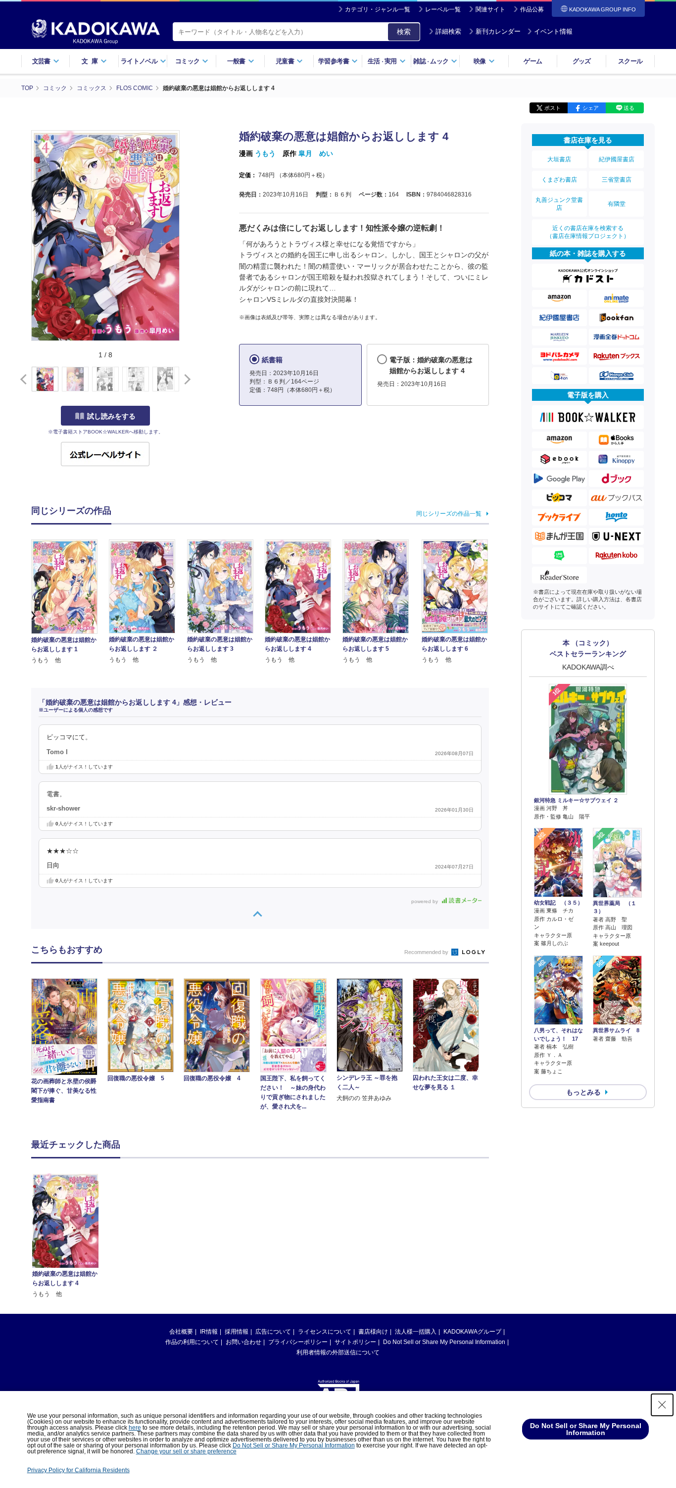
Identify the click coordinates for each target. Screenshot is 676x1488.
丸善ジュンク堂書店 (559, 203)
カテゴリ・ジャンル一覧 (377, 9)
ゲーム (533, 61)
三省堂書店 (616, 179)
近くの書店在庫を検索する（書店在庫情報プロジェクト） (587, 232)
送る (629, 108)
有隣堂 (617, 203)
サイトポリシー (355, 1342)
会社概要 (181, 1331)
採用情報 (236, 1331)
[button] (185, 379)
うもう (265, 153)
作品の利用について (192, 1342)
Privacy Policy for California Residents (78, 1470)
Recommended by (427, 952)
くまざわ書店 (559, 179)
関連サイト (490, 9)
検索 (404, 32)
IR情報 (209, 1331)
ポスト (552, 108)
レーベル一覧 (443, 9)
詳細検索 (448, 31)
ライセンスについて (324, 1331)
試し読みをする (111, 416)
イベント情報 (553, 31)
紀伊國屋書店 (616, 159)
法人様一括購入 (415, 1331)
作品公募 (532, 9)
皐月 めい (315, 153)
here (135, 1428)
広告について (273, 1331)
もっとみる (583, 1092)
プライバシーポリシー (298, 1342)
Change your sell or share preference (186, 1451)
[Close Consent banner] (662, 1405)
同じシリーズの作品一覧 (449, 513)
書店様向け (373, 1331)
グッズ (582, 61)
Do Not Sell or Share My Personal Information (444, 1342)
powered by (425, 901)
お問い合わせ (243, 1342)
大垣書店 (559, 159)
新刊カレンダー (498, 31)
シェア (590, 108)
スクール (630, 61)
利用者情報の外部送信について (338, 1352)
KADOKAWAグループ (472, 1331)
